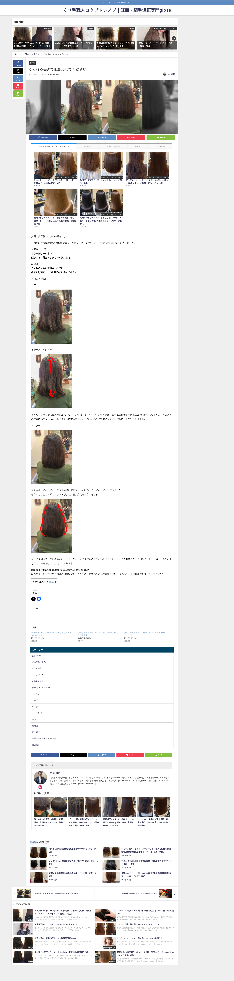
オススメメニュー (39, 681)
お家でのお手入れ (39, 662)
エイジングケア (38, 675)
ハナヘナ (36, 694)
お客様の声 (37, 656)
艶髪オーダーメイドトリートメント (47, 738)
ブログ (35, 700)
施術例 (32, 63)
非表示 (52, 582)
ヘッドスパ (37, 713)
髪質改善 (36, 745)
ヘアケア (36, 707)
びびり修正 (37, 668)
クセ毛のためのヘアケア (42, 687)
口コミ (35, 719)
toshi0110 (171, 74)
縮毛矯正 (36, 732)
